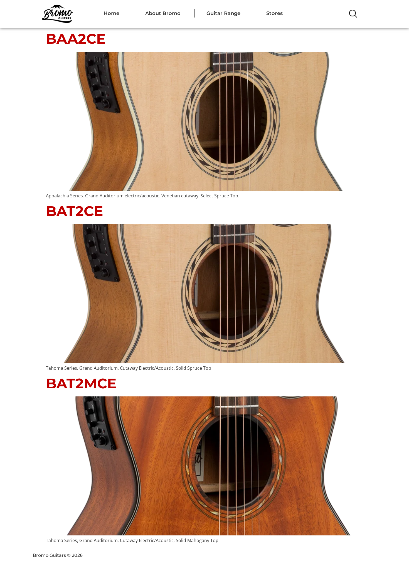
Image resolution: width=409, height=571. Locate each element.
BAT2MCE (81, 383)
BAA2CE (76, 38)
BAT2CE (74, 211)
